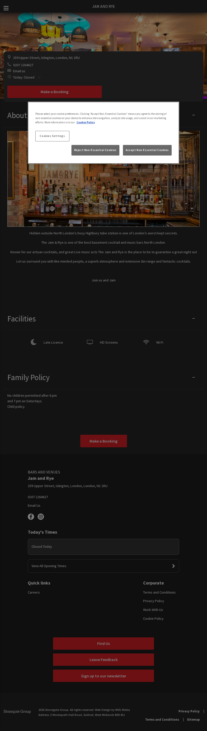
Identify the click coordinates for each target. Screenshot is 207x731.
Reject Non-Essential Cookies (95, 150)
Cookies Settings (52, 136)
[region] (103, 132)
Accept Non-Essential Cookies (147, 150)
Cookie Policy (85, 122)
